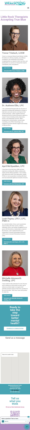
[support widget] (27, 427)
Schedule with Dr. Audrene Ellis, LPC (14, 131)
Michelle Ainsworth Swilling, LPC (11, 279)
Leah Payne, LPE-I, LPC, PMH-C (14, 219)
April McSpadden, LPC (13, 166)
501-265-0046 (15, 390)
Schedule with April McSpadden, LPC (14, 184)
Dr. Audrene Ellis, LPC (13, 105)
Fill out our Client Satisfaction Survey (15, 407)
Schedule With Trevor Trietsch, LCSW (14, 70)
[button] (28, 8)
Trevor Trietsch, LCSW (13, 53)
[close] (28, 417)
